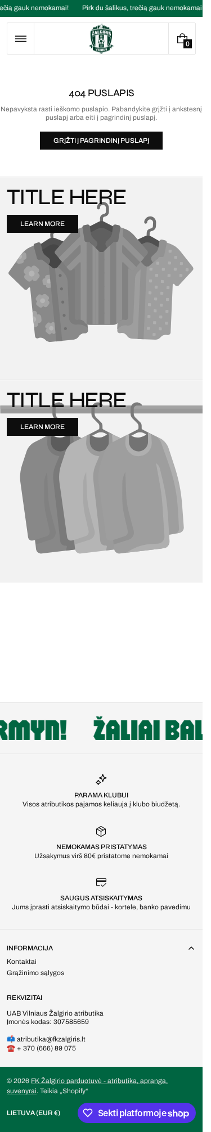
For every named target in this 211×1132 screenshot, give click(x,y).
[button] (20, 38)
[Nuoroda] (101, 8)
